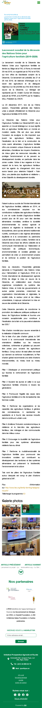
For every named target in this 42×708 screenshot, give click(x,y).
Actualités (13, 14)
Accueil (6, 14)
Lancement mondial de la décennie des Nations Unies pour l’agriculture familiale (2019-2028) (17, 18)
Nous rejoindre (21, 698)
